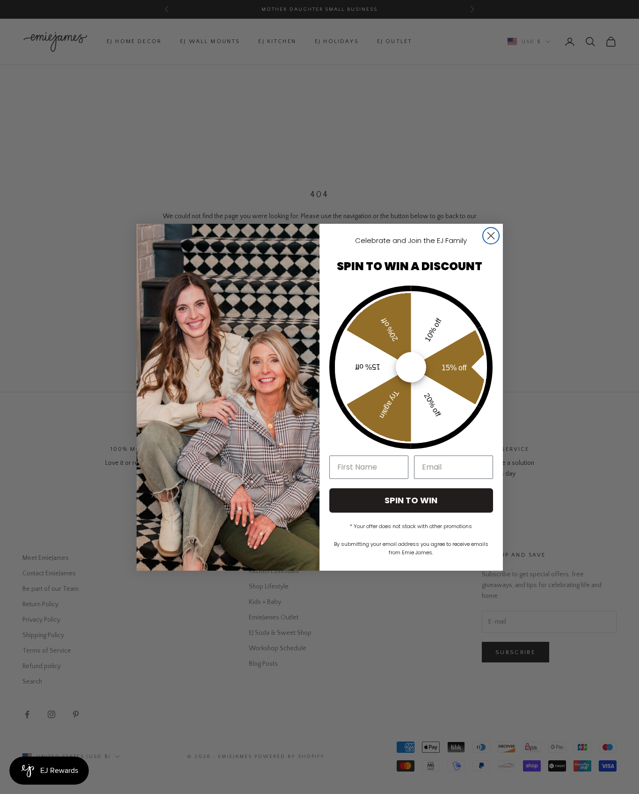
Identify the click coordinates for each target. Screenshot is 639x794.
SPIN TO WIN (411, 500)
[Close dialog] (491, 236)
